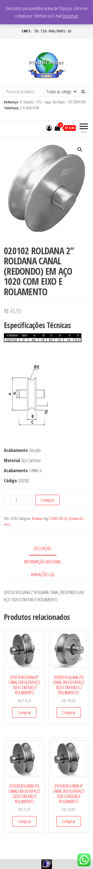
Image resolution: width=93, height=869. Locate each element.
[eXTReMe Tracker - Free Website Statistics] (46, 863)
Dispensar (70, 16)
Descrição (42, 548)
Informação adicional (42, 562)
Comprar (47, 500)
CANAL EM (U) (59, 518)
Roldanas (37, 518)
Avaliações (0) (42, 574)
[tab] (46, 548)
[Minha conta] (49, 128)
